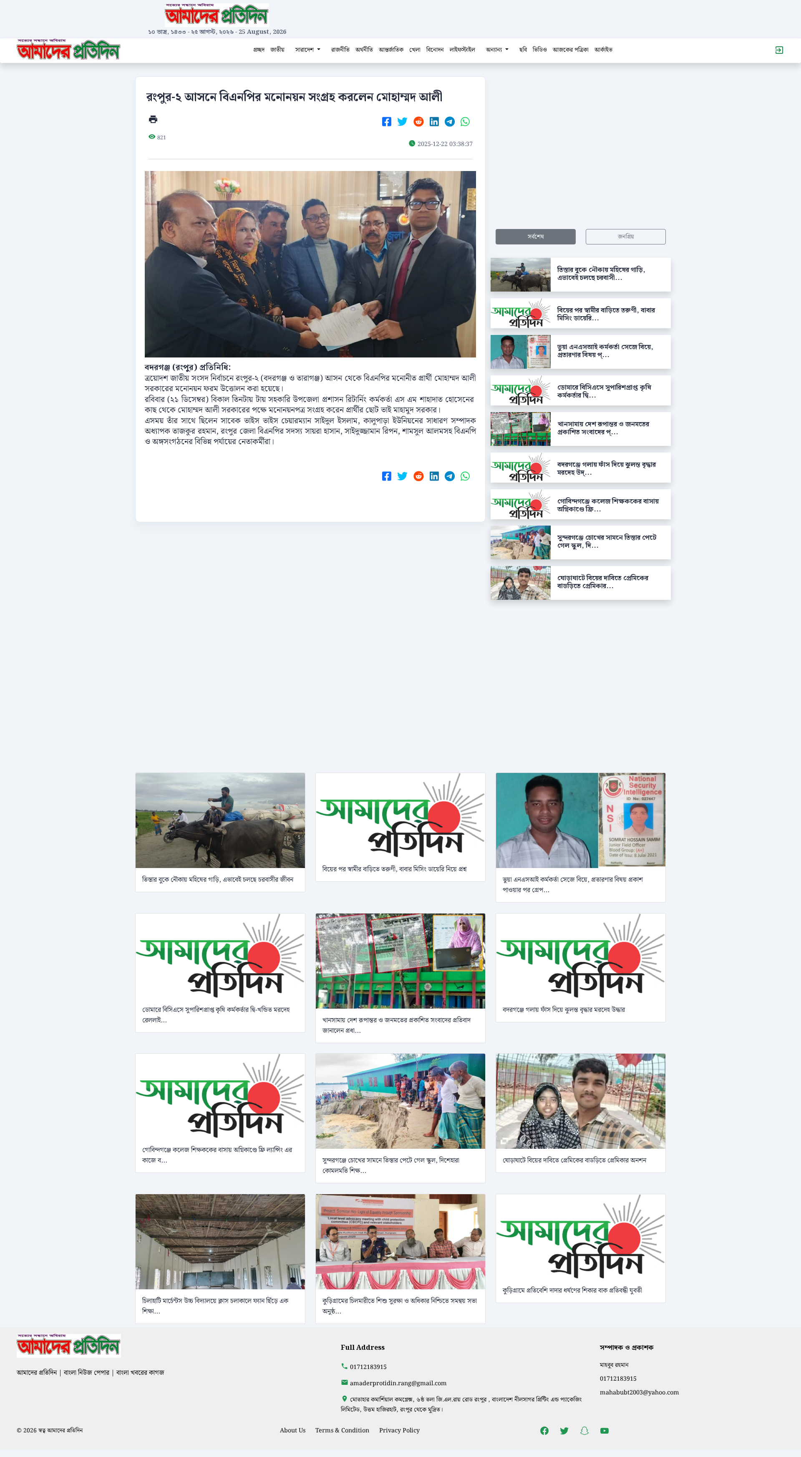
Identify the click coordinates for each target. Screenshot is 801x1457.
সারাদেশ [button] (305, 50)
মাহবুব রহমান (614, 1365)
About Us (292, 1430)
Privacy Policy (399, 1430)
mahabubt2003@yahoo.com (639, 1392)
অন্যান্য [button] (495, 50)
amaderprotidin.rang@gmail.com (398, 1383)
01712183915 (368, 1367)
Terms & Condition (342, 1430)
